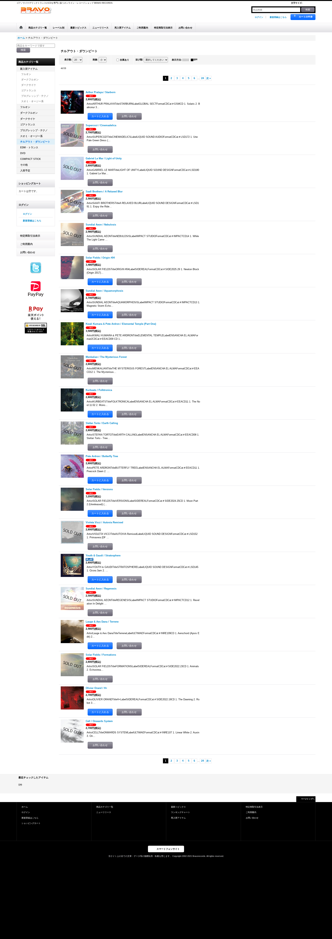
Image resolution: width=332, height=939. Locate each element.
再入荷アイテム (178, 818)
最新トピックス (178, 807)
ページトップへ (308, 799)
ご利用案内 (26, 244)
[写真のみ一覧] (186, 59)
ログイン (259, 17)
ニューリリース (103, 812)
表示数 (68, 59)
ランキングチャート (180, 812)
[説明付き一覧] (195, 59)
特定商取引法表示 (30, 235)
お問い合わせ (27, 252)
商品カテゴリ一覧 (104, 807)
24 (202, 78)
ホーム (25, 807)
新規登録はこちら (278, 17)
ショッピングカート (31, 823)
